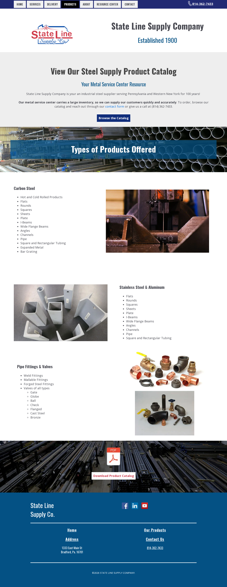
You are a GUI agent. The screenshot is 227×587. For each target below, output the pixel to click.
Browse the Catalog (114, 118)
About (86, 4)
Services (35, 4)
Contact (130, 4)
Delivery (52, 4)
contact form (114, 106)
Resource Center (107, 4)
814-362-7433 (202, 4)
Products (70, 4)
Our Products (155, 530)
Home (20, 4)
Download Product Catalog (113, 476)
